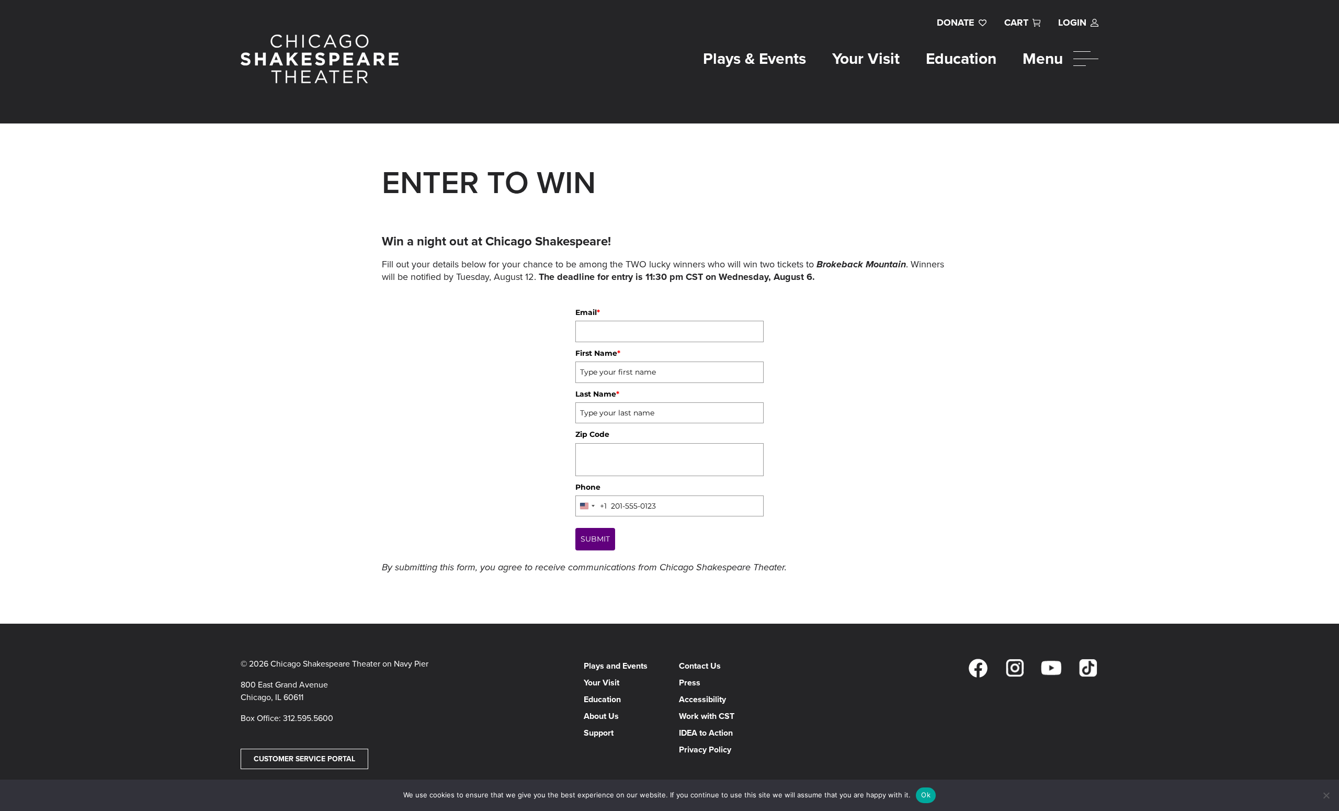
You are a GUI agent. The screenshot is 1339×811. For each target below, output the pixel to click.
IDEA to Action (706, 733)
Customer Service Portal (304, 758)
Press (689, 683)
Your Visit (866, 58)
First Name (597, 353)
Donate (955, 22)
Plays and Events (616, 666)
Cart (1016, 22)
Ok (926, 795)
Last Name (597, 394)
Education (961, 58)
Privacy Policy (705, 750)
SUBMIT (595, 539)
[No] (1326, 795)
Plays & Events (754, 58)
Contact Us (700, 666)
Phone (587, 487)
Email (587, 312)
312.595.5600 (308, 718)
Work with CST (706, 716)
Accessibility (702, 699)
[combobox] (591, 506)
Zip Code (592, 434)
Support (599, 733)
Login (1072, 22)
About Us (601, 716)
